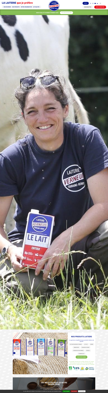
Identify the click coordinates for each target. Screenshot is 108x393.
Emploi (85, 3)
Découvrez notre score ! (66, 12)
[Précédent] (14, 353)
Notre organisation (26, 7)
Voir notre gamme (81, 357)
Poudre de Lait (81, 353)
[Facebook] (91, 3)
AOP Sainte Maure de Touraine (76, 344)
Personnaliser (82, 391)
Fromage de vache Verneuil (78, 350)
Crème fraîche (76, 347)
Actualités (36, 7)
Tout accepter (66, 391)
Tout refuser (74, 391)
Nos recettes (87, 7)
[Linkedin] (97, 3)
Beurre (91, 344)
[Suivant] (66, 353)
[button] (100, 3)
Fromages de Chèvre (85, 347)
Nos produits (16, 7)
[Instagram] (93, 3)
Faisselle (88, 350)
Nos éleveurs (7, 7)
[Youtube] (95, 3)
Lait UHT (86, 344)
